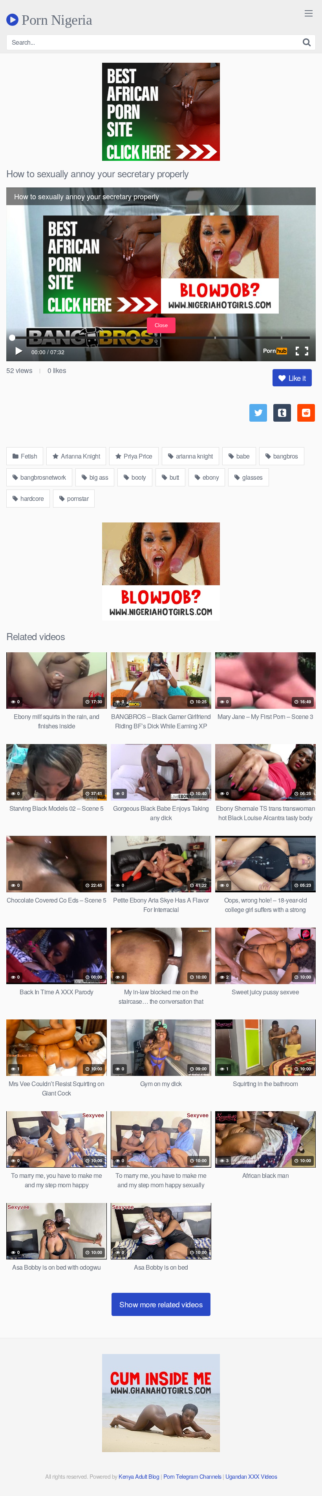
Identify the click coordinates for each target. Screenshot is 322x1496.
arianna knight (193, 455)
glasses (252, 477)
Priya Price (137, 455)
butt (173, 477)
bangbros (285, 455)
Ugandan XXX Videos (251, 1476)
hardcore (31, 498)
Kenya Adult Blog (139, 1476)
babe (242, 455)
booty (138, 477)
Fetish (28, 455)
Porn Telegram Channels (193, 1476)
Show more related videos (161, 1304)
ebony (210, 477)
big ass (98, 477)
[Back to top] (300, 1470)
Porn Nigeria (55, 20)
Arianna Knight (80, 455)
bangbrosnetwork (42, 477)
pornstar (77, 498)
